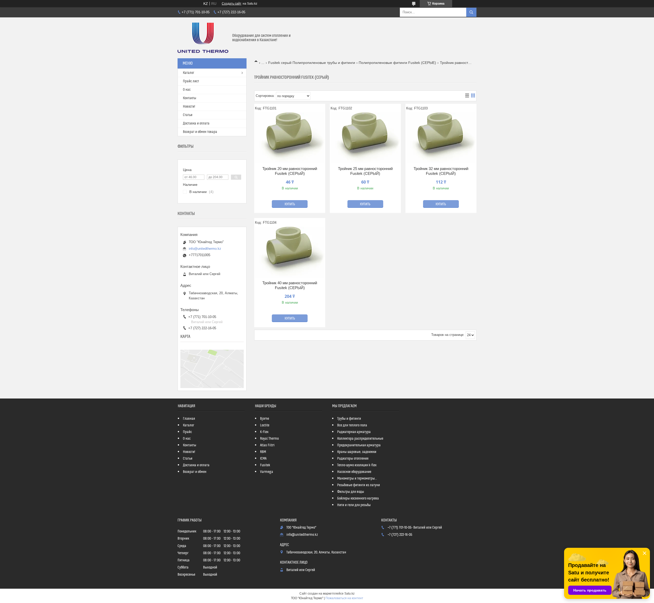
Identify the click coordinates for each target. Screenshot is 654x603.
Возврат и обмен (194, 472)
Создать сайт (231, 3)
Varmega (266, 472)
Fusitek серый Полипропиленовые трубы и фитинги (311, 63)
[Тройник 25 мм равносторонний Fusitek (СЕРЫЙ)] (365, 138)
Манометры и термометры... (357, 478)
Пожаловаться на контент (344, 598)
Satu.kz (349, 593)
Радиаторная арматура (354, 432)
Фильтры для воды (350, 492)
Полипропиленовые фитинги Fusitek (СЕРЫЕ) (397, 63)
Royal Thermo (269, 439)
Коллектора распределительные (360, 439)
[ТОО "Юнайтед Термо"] (203, 37)
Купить (290, 204)
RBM (263, 452)
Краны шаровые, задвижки (356, 452)
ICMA (263, 459)
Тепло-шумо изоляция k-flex (357, 465)
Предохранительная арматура (359, 445)
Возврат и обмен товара (200, 132)
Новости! (189, 107)
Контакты (189, 98)
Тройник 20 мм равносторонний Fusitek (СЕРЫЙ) (289, 171)
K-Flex (264, 432)
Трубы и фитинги (349, 419)
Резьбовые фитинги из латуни (358, 485)
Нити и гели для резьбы (354, 505)
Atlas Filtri (267, 445)
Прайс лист (191, 81)
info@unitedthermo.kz (205, 249)
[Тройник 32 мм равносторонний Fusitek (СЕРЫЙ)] (441, 138)
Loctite (264, 425)
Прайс (187, 432)
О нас (187, 90)
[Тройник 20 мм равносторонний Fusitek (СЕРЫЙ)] (289, 138)
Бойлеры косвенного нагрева (358, 498)
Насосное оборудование (354, 472)
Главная (189, 419)
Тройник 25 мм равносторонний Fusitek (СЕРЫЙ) (365, 171)
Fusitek (265, 465)
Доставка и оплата (196, 123)
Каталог (188, 73)
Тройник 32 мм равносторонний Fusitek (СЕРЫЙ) (441, 171)
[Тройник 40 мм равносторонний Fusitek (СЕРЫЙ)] (289, 252)
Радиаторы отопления (352, 459)
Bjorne (264, 419)
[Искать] (471, 12)
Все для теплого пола (352, 425)
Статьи (187, 115)
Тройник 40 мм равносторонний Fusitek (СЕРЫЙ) (289, 285)
